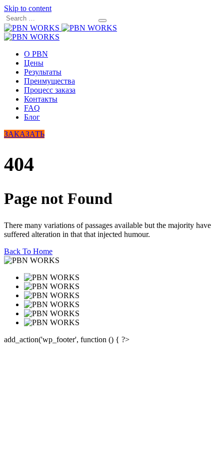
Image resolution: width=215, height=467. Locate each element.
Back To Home (28, 251)
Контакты (41, 99)
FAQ (32, 108)
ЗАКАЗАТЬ (24, 134)
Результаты (43, 72)
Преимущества (49, 81)
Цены (34, 63)
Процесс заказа (50, 90)
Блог (32, 117)
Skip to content (28, 8)
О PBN (36, 54)
